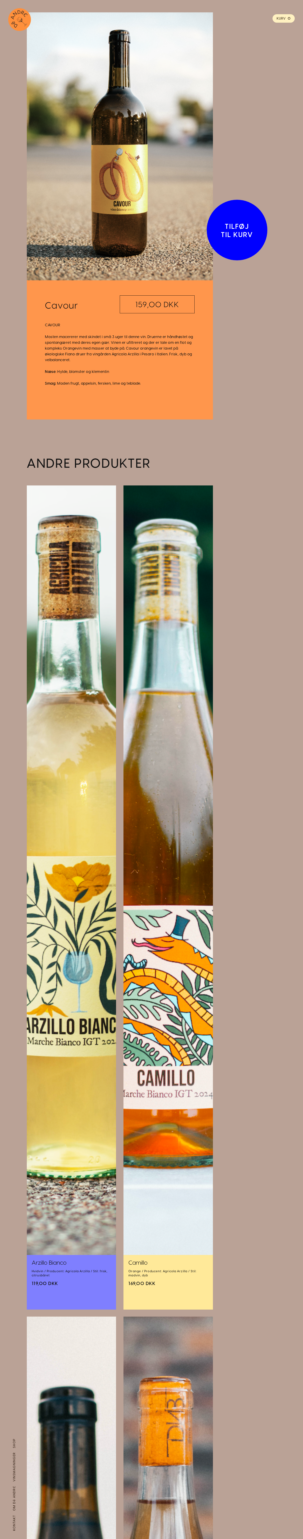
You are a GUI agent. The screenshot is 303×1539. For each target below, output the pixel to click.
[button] (283, 18)
